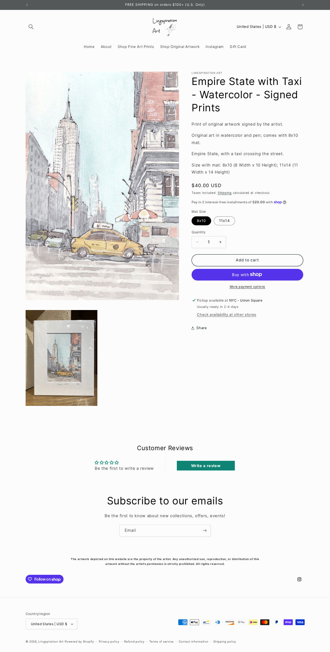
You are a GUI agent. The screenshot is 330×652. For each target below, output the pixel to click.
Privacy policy (109, 641)
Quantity (199, 232)
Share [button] (201, 328)
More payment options (247, 286)
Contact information (193, 641)
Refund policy (134, 641)
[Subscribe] (204, 531)
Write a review (206, 465)
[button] (31, 26)
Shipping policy (224, 641)
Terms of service (161, 641)
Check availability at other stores (226, 314)
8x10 (201, 220)
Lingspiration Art (51, 641)
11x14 (224, 220)
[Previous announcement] (27, 5)
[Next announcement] (303, 5)
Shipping (225, 193)
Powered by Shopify (79, 641)
